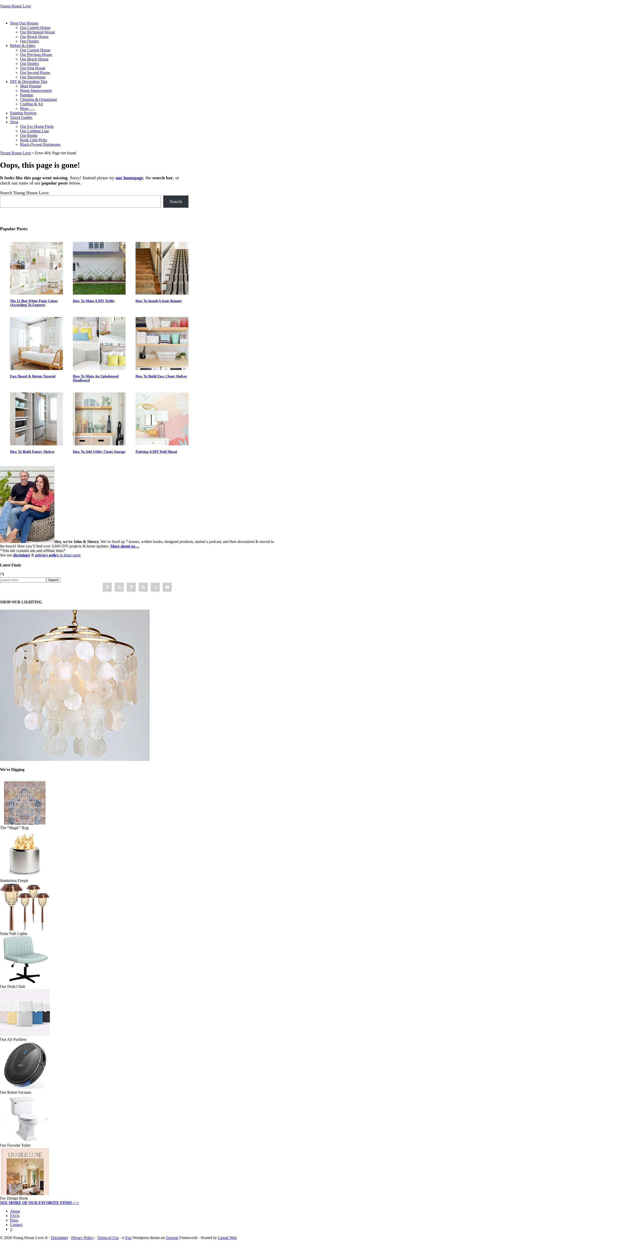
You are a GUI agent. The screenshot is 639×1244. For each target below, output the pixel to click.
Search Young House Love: (24, 192)
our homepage (129, 177)
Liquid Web (227, 1238)
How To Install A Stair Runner (159, 301)
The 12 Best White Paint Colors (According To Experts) (34, 303)
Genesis (172, 1238)
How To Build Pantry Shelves (32, 452)
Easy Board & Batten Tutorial (32, 376)
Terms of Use (108, 1238)
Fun (128, 1238)
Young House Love (15, 6)
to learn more (58, 555)
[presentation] (36, 268)
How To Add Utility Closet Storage (99, 452)
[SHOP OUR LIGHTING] (75, 759)
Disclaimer (59, 1238)
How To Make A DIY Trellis (93, 301)
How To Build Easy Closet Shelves (161, 376)
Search (176, 201)
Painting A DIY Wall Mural (156, 452)
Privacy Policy (82, 1238)
